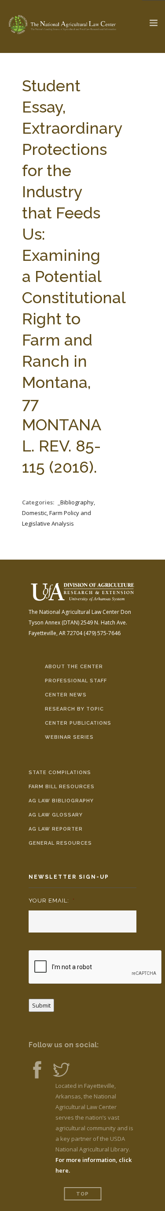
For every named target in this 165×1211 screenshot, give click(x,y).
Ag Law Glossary (56, 815)
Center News (66, 695)
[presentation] (95, 967)
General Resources (60, 843)
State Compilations (60, 772)
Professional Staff (76, 681)
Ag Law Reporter (56, 829)
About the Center (74, 666)
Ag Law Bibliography (61, 801)
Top (82, 1194)
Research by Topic (74, 709)
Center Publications (78, 723)
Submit (41, 1005)
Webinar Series (69, 737)
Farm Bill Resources (62, 787)
